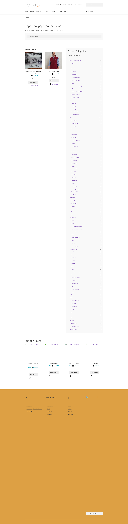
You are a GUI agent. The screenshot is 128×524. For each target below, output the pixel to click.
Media (71, 312)
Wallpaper (76, 114)
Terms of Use (30, 411)
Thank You (74, 186)
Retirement (74, 180)
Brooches (73, 69)
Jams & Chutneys (75, 237)
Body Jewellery (75, 300)
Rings (72, 309)
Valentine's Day (75, 192)
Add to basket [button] (33, 82)
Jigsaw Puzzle (75, 326)
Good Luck (74, 160)
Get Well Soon (75, 157)
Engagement (74, 146)
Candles (73, 263)
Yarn (72, 212)
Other (73, 209)
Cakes (72, 223)
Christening (74, 134)
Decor (72, 269)
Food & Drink (63, 11)
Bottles (73, 260)
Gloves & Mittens (75, 77)
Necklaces (74, 306)
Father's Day (74, 151)
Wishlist (80, 4)
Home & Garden (73, 249)
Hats (72, 83)
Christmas (74, 137)
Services (72, 320)
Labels (73, 206)
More (71, 317)
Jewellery (72, 297)
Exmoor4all (35, 75)
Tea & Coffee (74, 246)
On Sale (69, 409)
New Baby (73, 172)
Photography (74, 111)
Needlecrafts (76, 272)
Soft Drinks (74, 243)
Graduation (74, 163)
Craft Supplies (73, 203)
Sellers (64, 4)
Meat (72, 240)
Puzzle (73, 200)
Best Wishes (74, 123)
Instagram (49, 414)
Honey (73, 234)
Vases (72, 295)
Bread (72, 220)
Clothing (73, 71)
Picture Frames (75, 289)
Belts (72, 66)
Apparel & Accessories (35, 11)
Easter (73, 143)
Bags (72, 63)
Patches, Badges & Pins (77, 91)
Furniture (73, 275)
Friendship (74, 154)
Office (72, 89)
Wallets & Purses (75, 97)
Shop (75, 4)
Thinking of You (75, 189)
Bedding (73, 255)
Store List (70, 4)
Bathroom (74, 252)
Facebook (49, 411)
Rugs (72, 292)
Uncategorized (73, 329)
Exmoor (73, 149)
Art (47, 11)
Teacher (73, 183)
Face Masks (74, 74)
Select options (53, 80)
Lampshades (74, 283)
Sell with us (29, 406)
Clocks (73, 266)
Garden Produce (75, 232)
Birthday (73, 126)
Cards (53, 11)
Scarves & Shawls (75, 94)
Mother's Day (74, 169)
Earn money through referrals (34, 409)
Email (48, 409)
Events (71, 214)
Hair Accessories (75, 80)
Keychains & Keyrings (76, 86)
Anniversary (74, 120)
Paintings (73, 109)
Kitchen (73, 280)
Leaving (73, 166)
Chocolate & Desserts (76, 226)
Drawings (73, 106)
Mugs (72, 286)
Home (26, 11)
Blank (72, 129)
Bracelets (73, 303)
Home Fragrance (75, 277)
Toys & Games (73, 323)
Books (73, 315)
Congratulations (75, 140)
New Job (73, 177)
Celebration (74, 131)
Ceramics (73, 103)
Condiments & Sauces (76, 229)
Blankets (73, 257)
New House (74, 174)
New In (69, 406)
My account (58, 4)
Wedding (73, 194)
